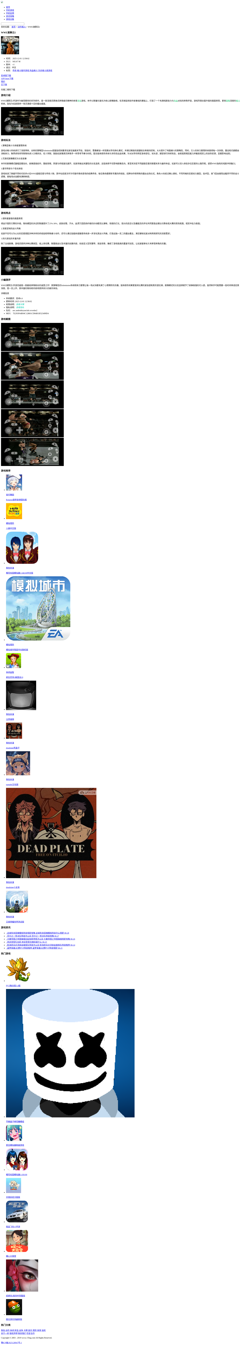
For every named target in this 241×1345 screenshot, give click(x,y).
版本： (9, 64)
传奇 (15, 70)
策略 (228, 101)
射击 (17, 1330)
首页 (8, 7)
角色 (3, 1330)
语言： (9, 67)
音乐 (30, 1330)
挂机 (44, 1330)
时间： (9, 58)
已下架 (4, 85)
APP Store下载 (7, 78)
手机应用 (10, 13)
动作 (8, 1330)
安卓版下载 (6, 75)
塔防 (35, 1330)
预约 (3, 82)
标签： (9, 70)
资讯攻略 (10, 16)
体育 (39, 1330)
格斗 (238, 101)
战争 (21, 1330)
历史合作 (31, 1333)
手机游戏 (10, 10)
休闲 (12, 1330)
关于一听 (5, 1333)
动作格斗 (22, 27)
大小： (9, 61)
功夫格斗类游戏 (45, 70)
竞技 (79, 101)
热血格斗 (34, 70)
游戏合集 (10, 19)
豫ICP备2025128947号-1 (11, 1343)
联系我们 (22, 1333)
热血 (176, 101)
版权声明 (14, 1333)
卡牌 (26, 1330)
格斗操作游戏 (23, 70)
